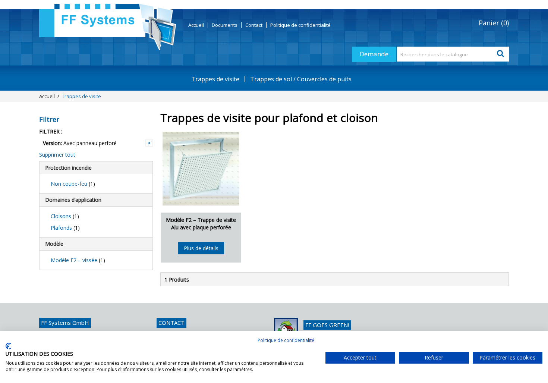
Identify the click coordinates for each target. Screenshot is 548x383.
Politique (300, 25)
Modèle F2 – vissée (78, 260)
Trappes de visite (215, 79)
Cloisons (65, 216)
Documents (224, 25)
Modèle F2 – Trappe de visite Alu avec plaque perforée (201, 223)
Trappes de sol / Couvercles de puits (301, 79)
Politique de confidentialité (286, 340)
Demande (374, 54)
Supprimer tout (57, 154)
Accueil (196, 25)
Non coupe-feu (73, 183)
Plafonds (65, 227)
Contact (253, 25)
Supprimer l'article (149, 143)
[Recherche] (501, 54)
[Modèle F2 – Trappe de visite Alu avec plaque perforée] (201, 168)
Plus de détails (201, 248)
